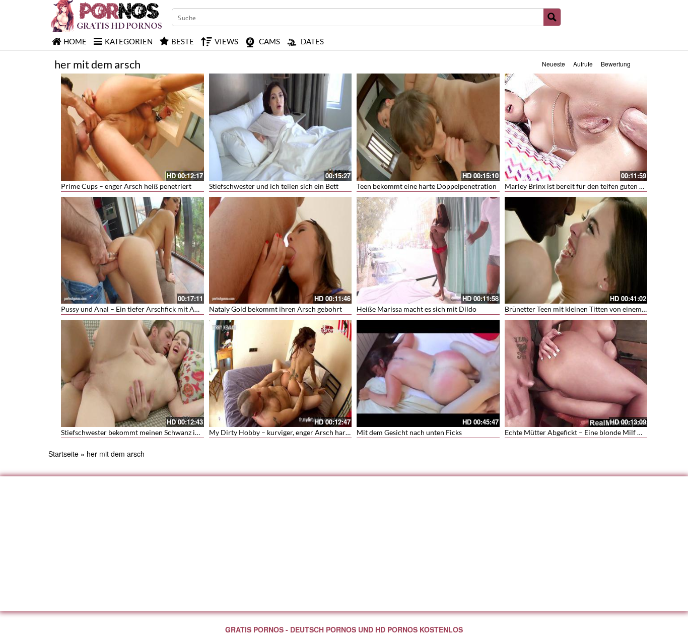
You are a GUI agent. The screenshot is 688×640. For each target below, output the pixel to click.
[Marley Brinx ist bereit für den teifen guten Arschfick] (576, 127)
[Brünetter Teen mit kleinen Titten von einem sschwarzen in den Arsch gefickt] (576, 250)
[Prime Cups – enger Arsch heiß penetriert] (132, 127)
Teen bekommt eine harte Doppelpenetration (427, 186)
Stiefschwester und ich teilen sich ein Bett (273, 186)
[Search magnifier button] (552, 17)
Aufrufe (583, 63)
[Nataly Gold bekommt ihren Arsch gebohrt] (280, 250)
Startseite (63, 454)
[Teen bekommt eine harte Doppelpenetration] (428, 127)
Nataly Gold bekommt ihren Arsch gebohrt (275, 309)
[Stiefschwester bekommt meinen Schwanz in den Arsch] (132, 373)
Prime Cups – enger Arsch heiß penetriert (126, 186)
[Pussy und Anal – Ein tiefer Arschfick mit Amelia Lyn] (132, 250)
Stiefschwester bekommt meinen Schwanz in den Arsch (146, 432)
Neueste (553, 63)
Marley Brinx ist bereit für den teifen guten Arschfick (587, 186)
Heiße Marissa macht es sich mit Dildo (416, 309)
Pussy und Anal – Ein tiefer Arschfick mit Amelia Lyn (142, 309)
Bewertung (616, 63)
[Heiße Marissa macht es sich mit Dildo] (428, 250)
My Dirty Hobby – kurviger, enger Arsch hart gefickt (289, 432)
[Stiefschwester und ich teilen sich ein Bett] (280, 127)
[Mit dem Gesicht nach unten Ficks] (428, 373)
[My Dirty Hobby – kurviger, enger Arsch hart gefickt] (280, 373)
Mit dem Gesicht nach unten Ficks (409, 432)
